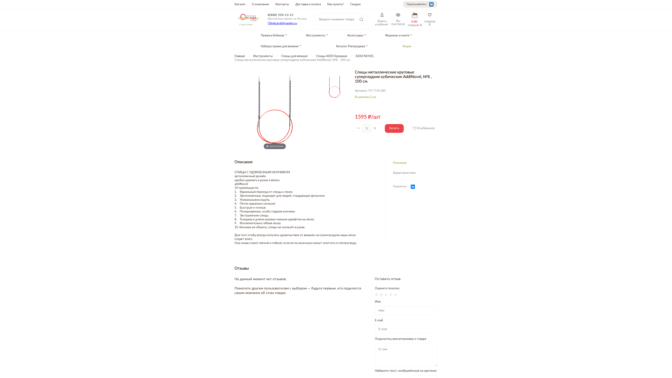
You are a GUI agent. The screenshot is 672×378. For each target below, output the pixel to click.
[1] (376, 295)
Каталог (240, 4)
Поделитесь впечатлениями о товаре (400, 338)
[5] (395, 295)
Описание (400, 162)
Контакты (282, 4)
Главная (239, 56)
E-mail (379, 320)
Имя (378, 301)
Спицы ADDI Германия (331, 56)
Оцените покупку (387, 288)
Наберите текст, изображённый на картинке (406, 370)
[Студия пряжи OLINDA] (248, 22)
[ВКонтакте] (413, 187)
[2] (381, 295)
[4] (390, 295)
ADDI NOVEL (365, 56)
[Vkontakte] (431, 4)
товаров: (430, 23)
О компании (260, 4)
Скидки (355, 4)
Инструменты (263, 56)
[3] (386, 295)
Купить (394, 128)
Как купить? (335, 4)
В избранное (426, 128)
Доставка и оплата (308, 4)
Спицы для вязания (294, 56)
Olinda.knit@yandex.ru (282, 23)
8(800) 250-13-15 (280, 14)
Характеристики (404, 172)
